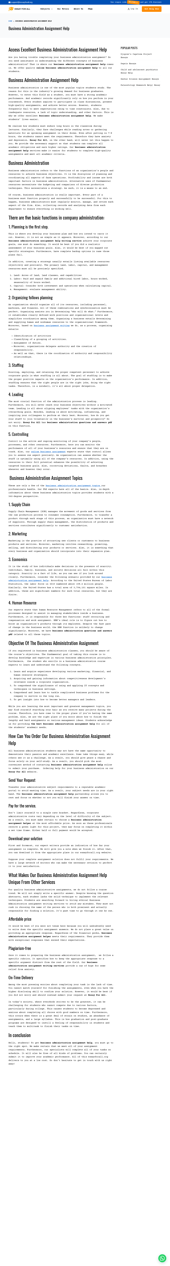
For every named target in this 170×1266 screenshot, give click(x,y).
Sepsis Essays (128, 64)
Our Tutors (63, 9)
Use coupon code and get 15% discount (136, 2)
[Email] (20, 2)
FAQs (90, 9)
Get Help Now (151, 9)
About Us (78, 9)
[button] (162, 1258)
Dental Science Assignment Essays (140, 79)
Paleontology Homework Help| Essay (140, 85)
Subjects (45, 9)
